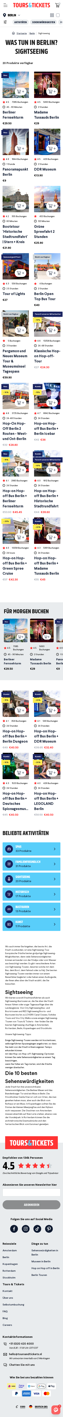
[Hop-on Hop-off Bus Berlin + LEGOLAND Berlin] (47, 785)
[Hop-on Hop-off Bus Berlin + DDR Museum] (47, 720)
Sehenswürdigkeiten (43, 22)
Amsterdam (10, 1250)
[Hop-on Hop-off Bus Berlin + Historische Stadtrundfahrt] (47, 482)
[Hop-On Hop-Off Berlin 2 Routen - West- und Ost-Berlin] (16, 415)
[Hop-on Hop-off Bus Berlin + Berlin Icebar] (47, 412)
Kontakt (7, 1291)
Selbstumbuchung (13, 1304)
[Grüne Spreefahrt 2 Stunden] (47, 215)
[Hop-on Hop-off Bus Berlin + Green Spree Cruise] (16, 549)
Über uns (8, 1297)
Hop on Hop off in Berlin (46, 1268)
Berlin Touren (39, 1275)
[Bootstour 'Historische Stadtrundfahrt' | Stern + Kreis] (16, 218)
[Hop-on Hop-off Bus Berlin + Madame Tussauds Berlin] (47, 549)
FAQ (5, 1311)
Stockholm (9, 1277)
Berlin (6, 1257)
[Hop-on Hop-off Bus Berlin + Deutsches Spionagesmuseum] (16, 785)
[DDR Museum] (47, 153)
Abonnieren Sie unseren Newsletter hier (30, 1184)
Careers (7, 1325)
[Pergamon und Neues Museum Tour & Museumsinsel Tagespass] (16, 345)
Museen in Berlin (41, 1261)
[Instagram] (26, 1229)
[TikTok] (37, 1229)
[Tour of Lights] (16, 277)
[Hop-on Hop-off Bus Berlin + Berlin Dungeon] (16, 720)
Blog (5, 1318)
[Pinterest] (49, 1229)
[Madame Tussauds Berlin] (47, 98)
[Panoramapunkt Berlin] (16, 155)
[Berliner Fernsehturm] (16, 98)
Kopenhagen (10, 1264)
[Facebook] (14, 1229)
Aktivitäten (20, 22)
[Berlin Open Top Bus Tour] (47, 280)
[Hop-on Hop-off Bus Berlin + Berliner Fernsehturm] (16, 482)
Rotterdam (9, 1270)
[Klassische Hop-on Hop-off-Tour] (47, 339)
